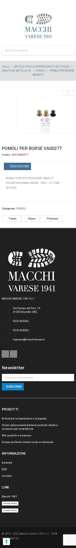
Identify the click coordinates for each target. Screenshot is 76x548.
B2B (4, 469)
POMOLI (40, 70)
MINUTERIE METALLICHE (16, 70)
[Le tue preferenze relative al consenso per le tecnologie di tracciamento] (6, 541)
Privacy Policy (10, 503)
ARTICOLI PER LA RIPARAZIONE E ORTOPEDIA (41, 66)
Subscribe (14, 386)
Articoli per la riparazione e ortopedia (24, 418)
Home (6, 66)
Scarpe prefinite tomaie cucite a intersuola (27, 442)
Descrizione (19, 166)
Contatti (7, 475)
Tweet (12, 218)
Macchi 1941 (9, 496)
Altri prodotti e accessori (16, 435)
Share (31, 218)
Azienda (7, 462)
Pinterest (52, 218)
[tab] (17, 166)
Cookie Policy (10, 510)
